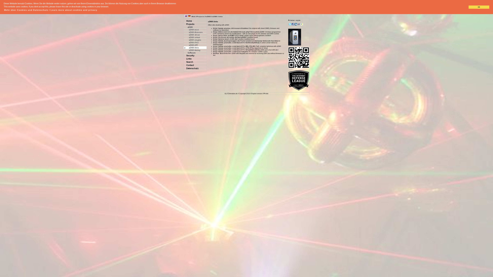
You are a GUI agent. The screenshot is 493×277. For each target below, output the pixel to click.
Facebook (293, 24)
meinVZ (299, 24)
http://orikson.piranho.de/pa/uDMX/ (230, 37)
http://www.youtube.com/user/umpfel (230, 52)
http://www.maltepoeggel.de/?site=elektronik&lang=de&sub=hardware (246, 41)
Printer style (294, 20)
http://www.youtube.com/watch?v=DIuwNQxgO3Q (236, 50)
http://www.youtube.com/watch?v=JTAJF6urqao (236, 48)
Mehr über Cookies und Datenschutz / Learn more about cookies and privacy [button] (50, 10)
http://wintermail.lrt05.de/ (225, 39)
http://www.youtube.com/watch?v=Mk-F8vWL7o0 (236, 46)
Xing (302, 24)
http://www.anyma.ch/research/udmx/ (231, 28)
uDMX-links (217, 16)
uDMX (208, 16)
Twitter (290, 24)
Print (266, 94)
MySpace (296, 24)
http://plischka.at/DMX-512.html (228, 35)
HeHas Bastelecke (222, 53)
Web (193, 16)
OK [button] (479, 7)
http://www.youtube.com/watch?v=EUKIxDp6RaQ (236, 43)
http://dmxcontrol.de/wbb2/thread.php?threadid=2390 (238, 32)
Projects (200, 16)
